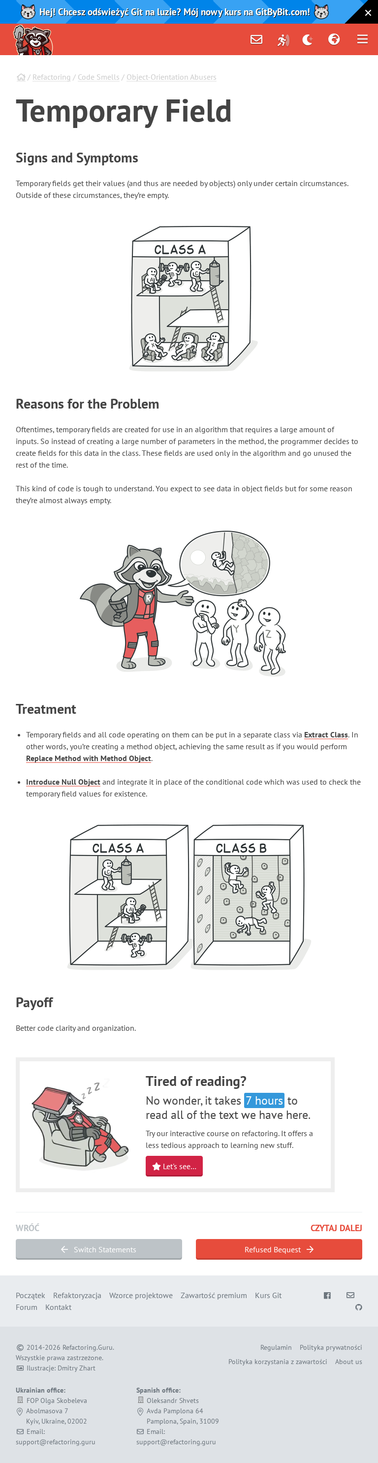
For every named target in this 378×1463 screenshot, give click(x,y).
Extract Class (326, 734)
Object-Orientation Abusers (171, 77)
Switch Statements (104, 1249)
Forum (26, 1307)
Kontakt (58, 1307)
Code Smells (99, 77)
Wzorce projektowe (141, 1295)
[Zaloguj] (283, 39)
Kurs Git (268, 1295)
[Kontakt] (256, 39)
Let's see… (178, 1166)
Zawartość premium (214, 1295)
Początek (30, 1295)
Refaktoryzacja (77, 1295)
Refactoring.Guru (88, 1347)
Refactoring (51, 77)
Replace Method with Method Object (88, 758)
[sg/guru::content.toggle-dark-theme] (308, 39)
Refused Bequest (274, 1249)
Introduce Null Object (63, 782)
